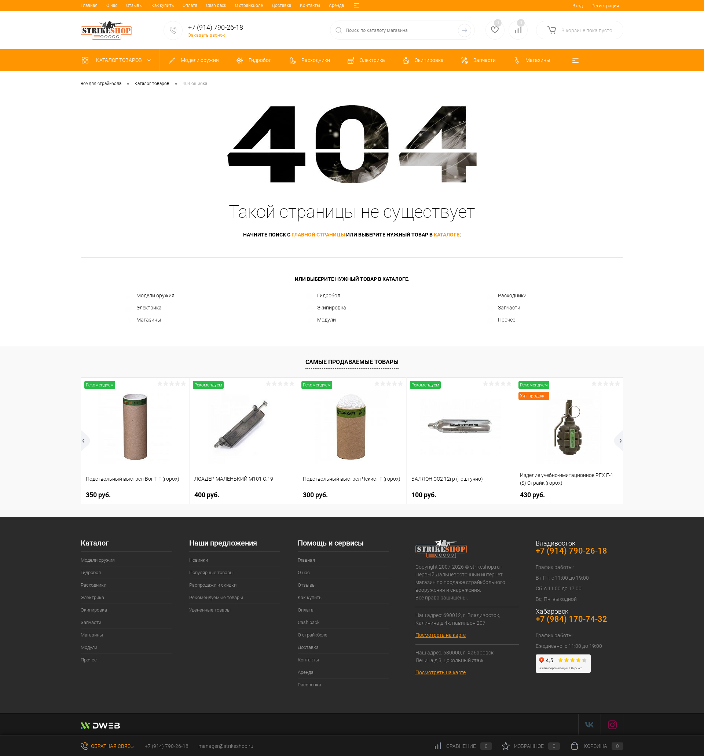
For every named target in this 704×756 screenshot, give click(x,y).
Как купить (162, 5)
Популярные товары (211, 572)
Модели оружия (155, 295)
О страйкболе (249, 5)
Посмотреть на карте (440, 635)
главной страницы (318, 235)
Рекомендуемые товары (216, 597)
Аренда (336, 5)
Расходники (512, 295)
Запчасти (509, 308)
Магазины (148, 320)
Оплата (190, 5)
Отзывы (134, 5)
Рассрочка (309, 684)
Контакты (310, 5)
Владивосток (555, 543)
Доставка (281, 5)
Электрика (149, 308)
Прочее (506, 320)
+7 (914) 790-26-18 (166, 746)
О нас (111, 5)
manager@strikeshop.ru (225, 746)
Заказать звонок (206, 35)
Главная (89, 5)
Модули (326, 320)
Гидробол (328, 295)
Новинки (198, 560)
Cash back (216, 5)
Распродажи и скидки (212, 585)
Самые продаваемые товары (352, 362)
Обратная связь (112, 746)
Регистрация (605, 5)
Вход (577, 5)
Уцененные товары (210, 610)
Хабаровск (552, 611)
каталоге (446, 235)
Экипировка (331, 308)
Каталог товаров (119, 60)
